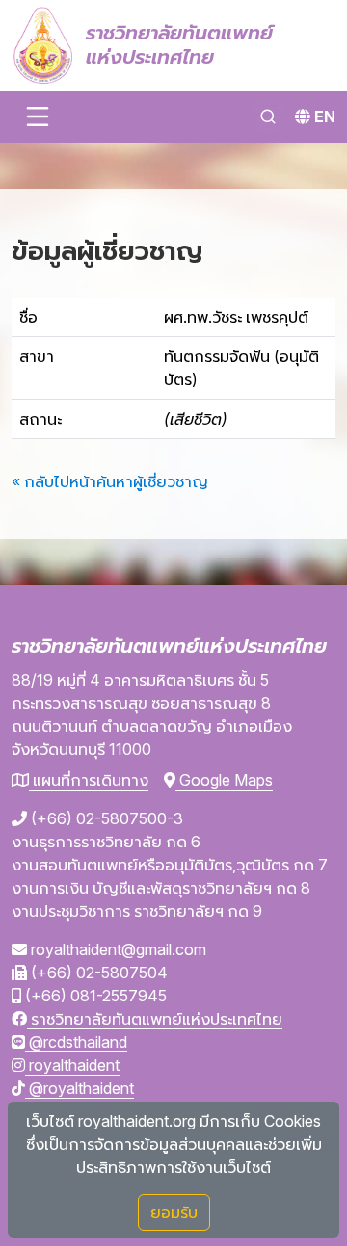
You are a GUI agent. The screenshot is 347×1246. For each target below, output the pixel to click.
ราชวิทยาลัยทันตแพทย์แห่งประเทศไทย (154, 1018)
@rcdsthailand (76, 1041)
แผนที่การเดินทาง (88, 780)
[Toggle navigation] (38, 116)
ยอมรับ (174, 1212)
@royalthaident (79, 1088)
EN (324, 116)
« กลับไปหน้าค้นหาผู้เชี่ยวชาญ (110, 481)
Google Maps (224, 780)
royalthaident (72, 1065)
